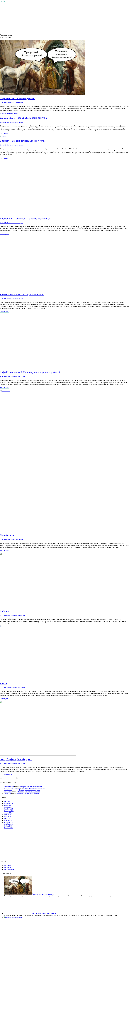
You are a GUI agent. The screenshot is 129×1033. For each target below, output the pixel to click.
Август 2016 (8, 813)
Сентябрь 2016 (9, 811)
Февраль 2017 (8, 803)
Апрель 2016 (8, 820)
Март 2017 (7, 801)
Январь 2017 (8, 805)
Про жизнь (7, 866)
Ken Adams (10, 102)
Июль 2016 (7, 815)
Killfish (3, 683)
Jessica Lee (7, 794)
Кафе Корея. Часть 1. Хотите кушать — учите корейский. (30, 372)
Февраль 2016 (8, 822)
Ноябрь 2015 (8, 826)
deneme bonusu (9, 786)
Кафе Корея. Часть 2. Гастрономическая (22, 294)
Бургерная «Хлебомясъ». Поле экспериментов (25, 218)
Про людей (7, 867)
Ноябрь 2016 (8, 807)
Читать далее (4, 133)
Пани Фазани (7, 535)
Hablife (2, 1)
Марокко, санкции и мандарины (17, 98)
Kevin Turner (8, 792)
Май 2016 (7, 818)
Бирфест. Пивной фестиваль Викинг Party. (22, 140)
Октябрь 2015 (8, 828)
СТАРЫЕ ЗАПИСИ (6, 774)
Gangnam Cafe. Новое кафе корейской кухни (23, 117)
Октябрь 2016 (8, 809)
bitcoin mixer (8, 790)
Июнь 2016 (7, 816)
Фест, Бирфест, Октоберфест (16, 759)
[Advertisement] (56, 845)
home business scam (10, 788)
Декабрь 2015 (8, 824)
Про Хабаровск (9, 869)
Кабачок (4, 611)
